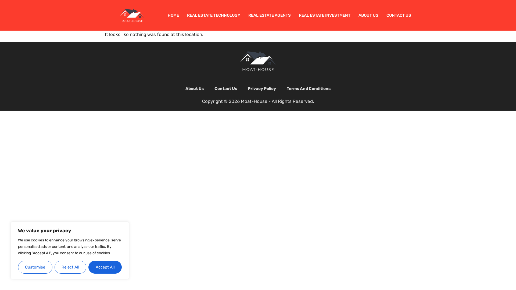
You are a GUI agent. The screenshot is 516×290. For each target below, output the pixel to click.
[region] (70, 251)
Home (173, 15)
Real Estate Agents (269, 15)
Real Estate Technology (213, 15)
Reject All (70, 267)
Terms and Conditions (309, 88)
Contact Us (398, 15)
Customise (35, 267)
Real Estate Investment (324, 15)
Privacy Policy (262, 88)
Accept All (105, 267)
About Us (368, 15)
